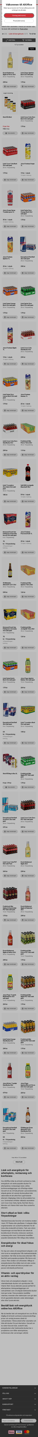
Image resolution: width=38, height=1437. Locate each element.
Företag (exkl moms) (19, 15)
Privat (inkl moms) (19, 21)
